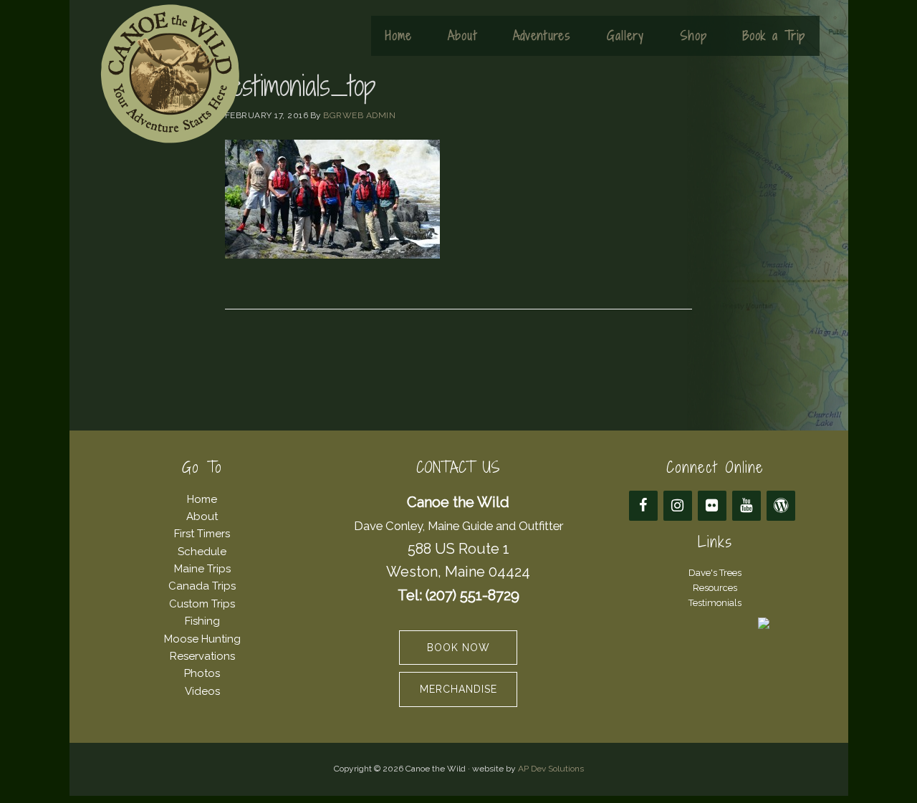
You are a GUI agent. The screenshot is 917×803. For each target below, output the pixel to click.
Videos (202, 691)
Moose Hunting (202, 639)
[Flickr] (712, 506)
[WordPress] (781, 506)
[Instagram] (677, 506)
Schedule (202, 551)
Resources (715, 587)
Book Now (458, 647)
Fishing (202, 621)
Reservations (202, 656)
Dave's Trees (714, 572)
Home (202, 499)
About (202, 516)
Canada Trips (202, 586)
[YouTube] (746, 506)
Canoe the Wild (169, 73)
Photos (202, 673)
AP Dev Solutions (551, 769)
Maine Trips (202, 568)
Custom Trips (202, 603)
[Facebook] (643, 506)
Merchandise (458, 689)
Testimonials (714, 602)
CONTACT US (458, 467)
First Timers (202, 533)
